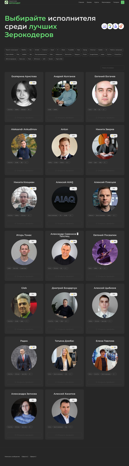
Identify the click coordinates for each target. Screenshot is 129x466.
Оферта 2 (25, 456)
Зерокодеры (106, 2)
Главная (81, 2)
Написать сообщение (12, 456)
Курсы (96, 2)
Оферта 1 (33, 456)
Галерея (116, 2)
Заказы (89, 2)
